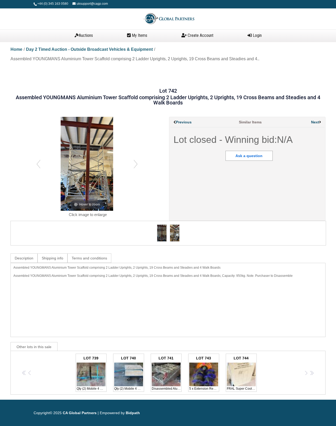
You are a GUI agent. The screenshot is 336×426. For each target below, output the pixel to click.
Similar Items (250, 122)
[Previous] (38, 164)
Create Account (200, 35)
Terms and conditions (89, 258)
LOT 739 (92, 373)
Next (315, 122)
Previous (184, 122)
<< (24, 372)
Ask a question (248, 156)
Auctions (86, 35)
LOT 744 (242, 373)
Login (257, 35)
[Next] (135, 164)
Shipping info (52, 258)
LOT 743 (204, 373)
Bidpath (133, 413)
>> (311, 372)
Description (24, 258)
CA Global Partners (80, 413)
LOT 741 (167, 373)
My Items (139, 35)
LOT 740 (129, 373)
